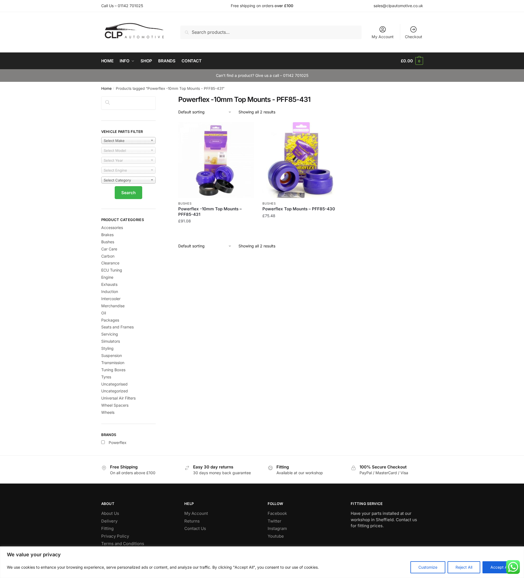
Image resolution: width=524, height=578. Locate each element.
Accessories (112, 227)
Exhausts (109, 284)
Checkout (413, 36)
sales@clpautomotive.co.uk (398, 5)
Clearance (110, 263)
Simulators (110, 341)
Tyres (106, 377)
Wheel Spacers (114, 405)
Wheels (107, 412)
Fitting (107, 528)
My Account (383, 36)
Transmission (112, 362)
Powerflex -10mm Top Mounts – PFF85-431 (210, 211)
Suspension (111, 355)
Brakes (107, 234)
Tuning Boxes (113, 369)
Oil (103, 313)
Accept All (499, 567)
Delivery (109, 521)
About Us (110, 513)
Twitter (274, 521)
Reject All (464, 567)
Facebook (277, 513)
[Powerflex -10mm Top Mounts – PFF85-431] (216, 160)
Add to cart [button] (216, 232)
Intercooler (110, 298)
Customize (427, 567)
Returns (192, 521)
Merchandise (113, 305)
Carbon (107, 256)
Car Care (109, 249)
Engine (107, 277)
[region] (262, 562)
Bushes (184, 203)
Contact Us (195, 528)
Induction (109, 291)
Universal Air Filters (118, 398)
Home (106, 88)
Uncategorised (114, 384)
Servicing (109, 334)
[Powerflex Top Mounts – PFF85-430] (300, 160)
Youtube (276, 536)
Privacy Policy (115, 536)
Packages (110, 320)
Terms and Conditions (122, 543)
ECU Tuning (111, 270)
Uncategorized (114, 391)
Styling (107, 348)
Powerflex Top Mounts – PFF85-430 (298, 208)
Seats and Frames (117, 327)
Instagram (277, 528)
